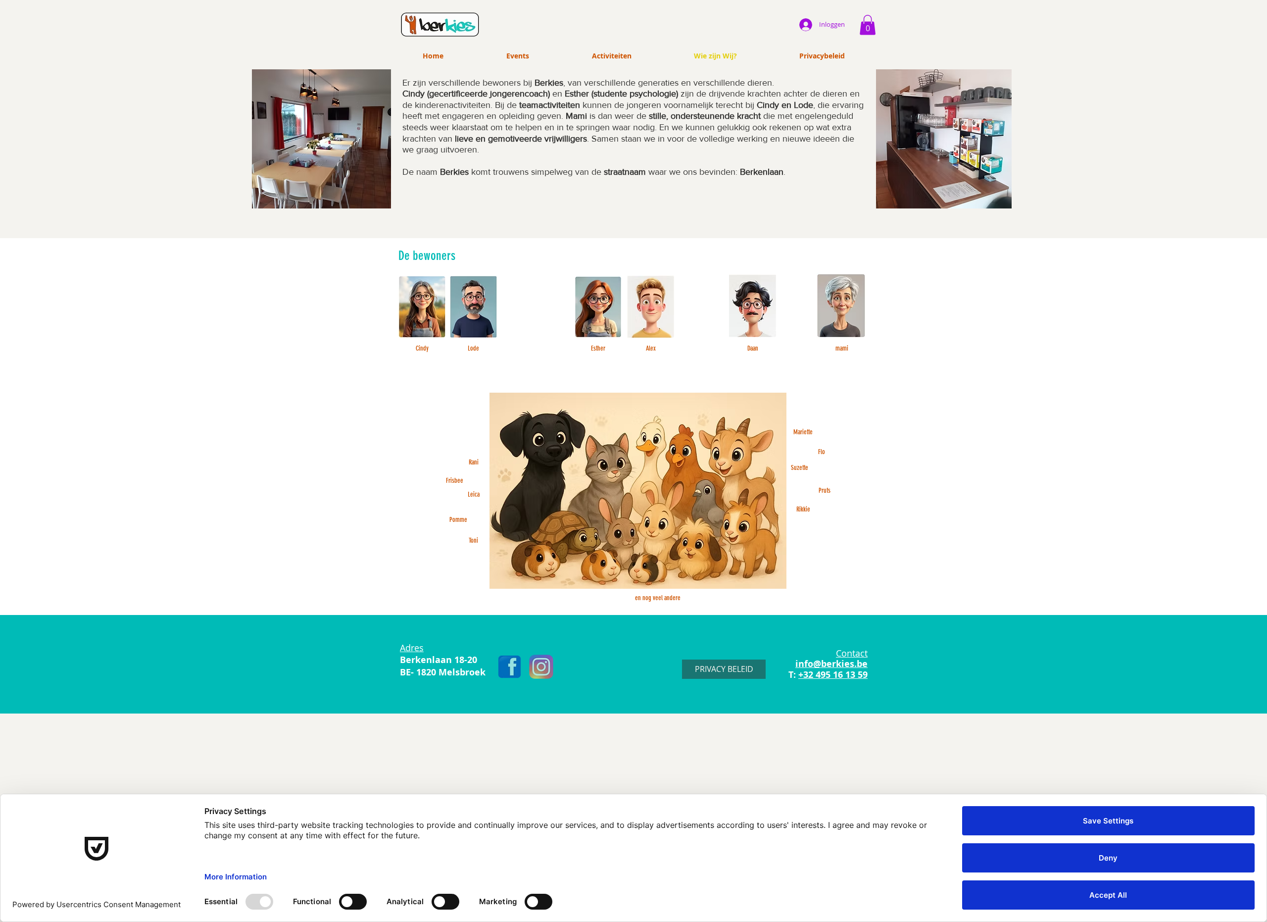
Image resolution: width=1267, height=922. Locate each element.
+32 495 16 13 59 (833, 674)
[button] (867, 25)
